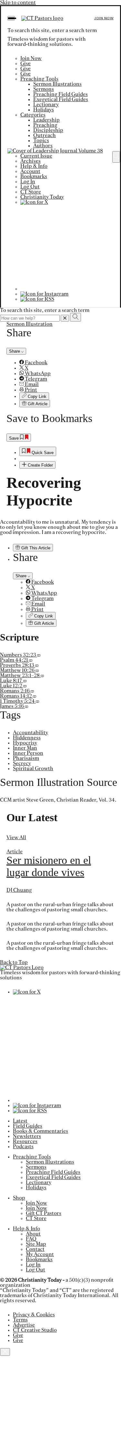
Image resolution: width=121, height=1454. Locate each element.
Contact (35, 1249)
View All (16, 837)
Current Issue (36, 156)
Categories (32, 114)
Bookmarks (33, 176)
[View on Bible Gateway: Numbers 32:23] (38, 655)
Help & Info (33, 166)
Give (25, 63)
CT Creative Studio (35, 1330)
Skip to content (18, 2)
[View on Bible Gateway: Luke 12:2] (24, 685)
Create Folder (39, 465)
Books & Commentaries (40, 1131)
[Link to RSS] (37, 299)
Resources (25, 1141)
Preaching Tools (39, 79)
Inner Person (28, 753)
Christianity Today (42, 197)
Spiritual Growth (33, 768)
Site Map (36, 1244)
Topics (41, 140)
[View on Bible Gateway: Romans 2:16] (32, 690)
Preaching (45, 125)
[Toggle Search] (116, 157)
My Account (40, 1254)
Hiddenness (27, 737)
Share (15, 351)
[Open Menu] (11, 18)
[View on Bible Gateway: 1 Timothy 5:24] (37, 701)
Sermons (43, 89)
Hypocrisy (25, 742)
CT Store (30, 191)
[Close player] (5, 1352)
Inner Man (25, 748)
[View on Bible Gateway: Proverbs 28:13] (36, 665)
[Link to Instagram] (44, 294)
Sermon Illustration (29, 324)
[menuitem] (67, 362)
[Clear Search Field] (65, 318)
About (33, 1233)
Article (14, 851)
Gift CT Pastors (43, 1213)
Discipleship (48, 130)
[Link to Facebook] (63, 288)
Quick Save (42, 452)
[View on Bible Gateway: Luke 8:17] (24, 680)
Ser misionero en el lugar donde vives (48, 866)
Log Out (30, 186)
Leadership (46, 120)
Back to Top (14, 962)
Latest (20, 1120)
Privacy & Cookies (34, 1314)
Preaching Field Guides (60, 94)
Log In (27, 181)
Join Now (104, 18)
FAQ (31, 1239)
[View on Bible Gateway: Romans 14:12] (34, 696)
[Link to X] (34, 202)
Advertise (24, 1325)
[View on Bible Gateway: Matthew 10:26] (37, 670)
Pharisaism (26, 758)
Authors (43, 145)
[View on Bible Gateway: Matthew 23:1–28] (42, 675)
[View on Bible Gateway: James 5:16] (26, 706)
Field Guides (27, 1126)
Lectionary (46, 104)
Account (30, 171)
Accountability (30, 732)
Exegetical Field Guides (60, 99)
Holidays (43, 109)
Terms (20, 1319)
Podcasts (23, 1146)
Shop (19, 1197)
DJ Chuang (19, 890)
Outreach (44, 135)
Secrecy (22, 763)
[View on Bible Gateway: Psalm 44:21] (30, 660)
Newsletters (27, 1136)
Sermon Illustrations (57, 84)
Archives (30, 161)
